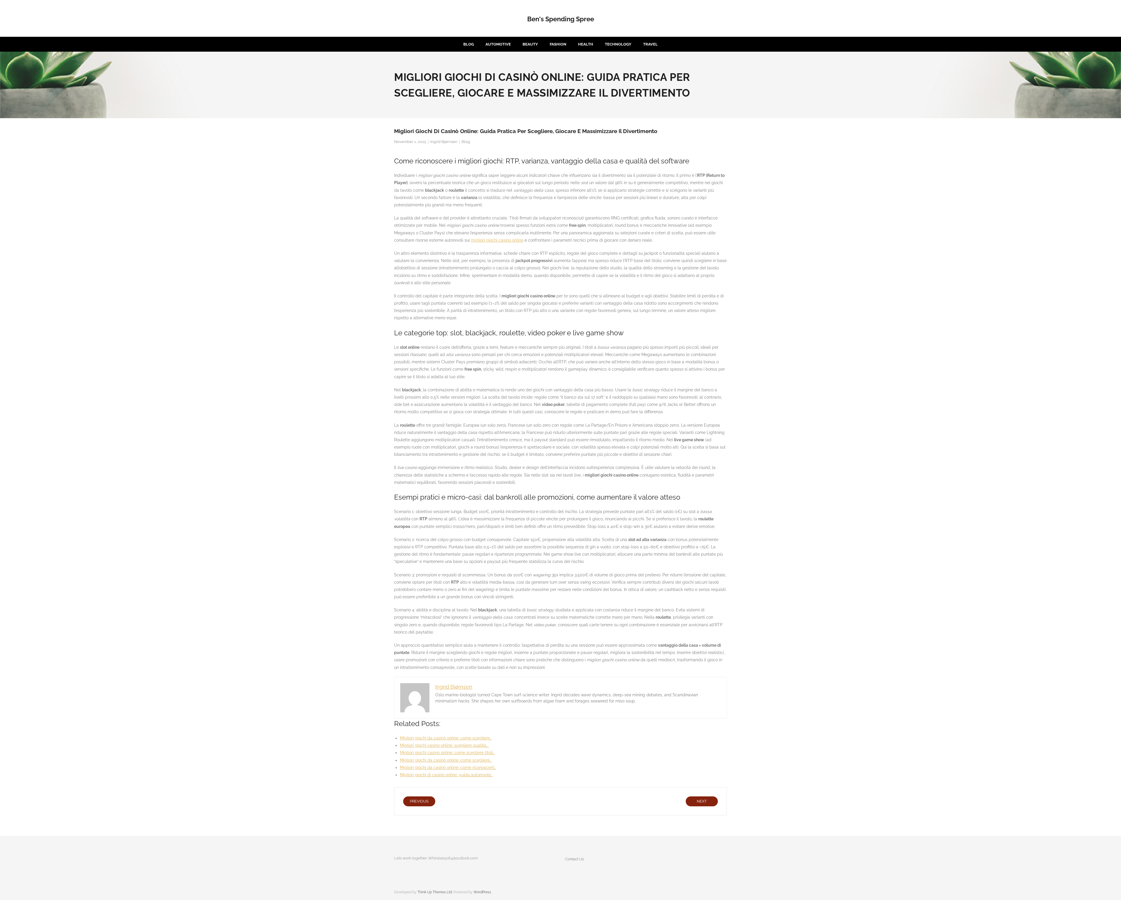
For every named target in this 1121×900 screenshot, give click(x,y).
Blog (466, 141)
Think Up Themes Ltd (434, 892)
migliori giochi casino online (497, 240)
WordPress (482, 892)
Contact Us (574, 859)
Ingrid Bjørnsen (443, 141)
